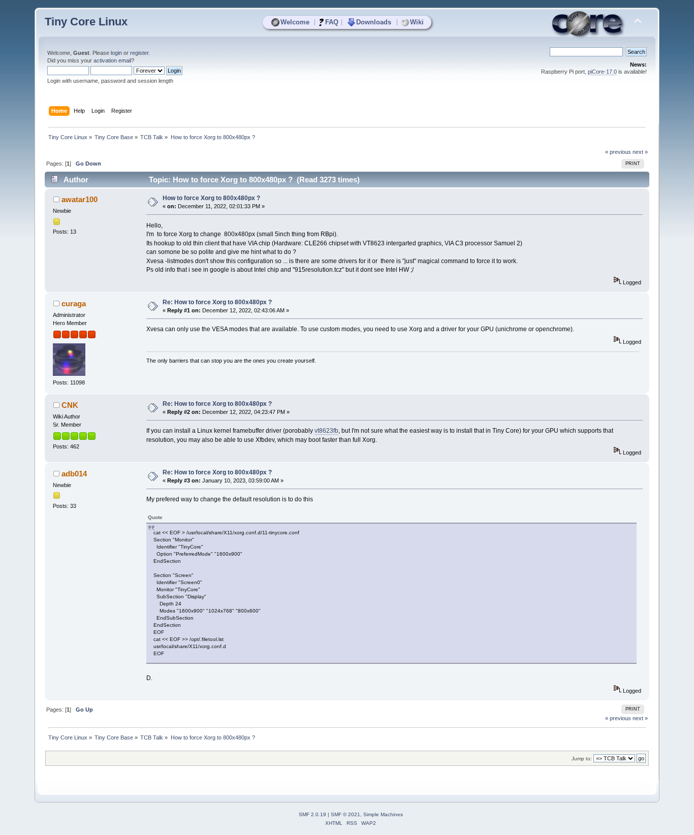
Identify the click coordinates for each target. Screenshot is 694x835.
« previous (618, 152)
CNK (69, 405)
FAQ (331, 22)
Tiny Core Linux (86, 21)
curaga (73, 303)
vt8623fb (326, 430)
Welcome (294, 22)
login (116, 53)
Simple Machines (383, 814)
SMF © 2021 (345, 814)
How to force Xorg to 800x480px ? (211, 198)
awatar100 (79, 199)
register (139, 53)
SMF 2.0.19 (312, 814)
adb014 (74, 473)
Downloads (373, 22)
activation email (112, 60)
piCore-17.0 (602, 72)
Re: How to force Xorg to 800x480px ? (217, 302)
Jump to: (582, 758)
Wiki (417, 22)
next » (640, 152)
